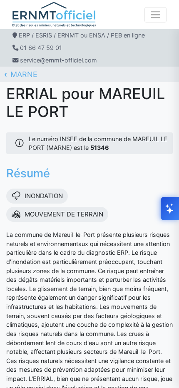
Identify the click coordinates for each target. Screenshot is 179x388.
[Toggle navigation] (155, 14)
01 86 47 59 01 (41, 47)
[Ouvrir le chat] (170, 208)
